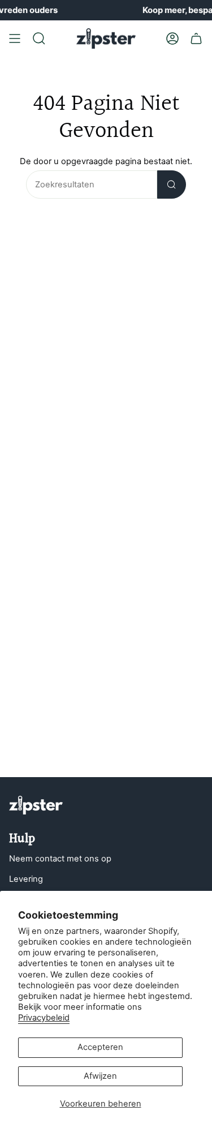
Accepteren (100, 1047)
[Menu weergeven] (14, 38)
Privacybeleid (44, 1018)
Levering (26, 879)
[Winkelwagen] (196, 38)
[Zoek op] (171, 184)
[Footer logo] (36, 805)
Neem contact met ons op (60, 859)
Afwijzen (100, 1076)
